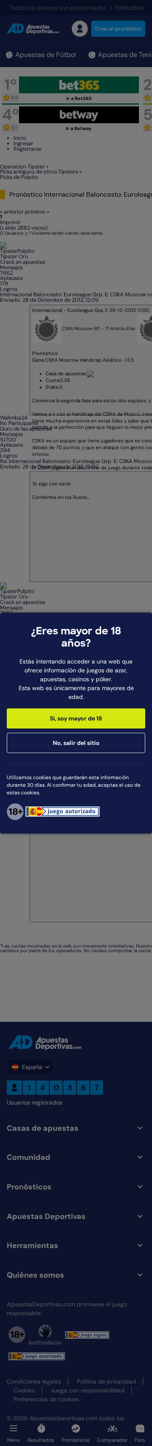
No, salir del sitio (76, 743)
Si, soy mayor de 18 (76, 718)
